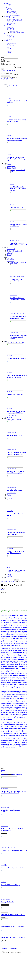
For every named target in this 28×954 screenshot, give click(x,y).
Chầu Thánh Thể (11, 23)
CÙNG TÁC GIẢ (17, 774)
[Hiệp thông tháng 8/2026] (15, 431)
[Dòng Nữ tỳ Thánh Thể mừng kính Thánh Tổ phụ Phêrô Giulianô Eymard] (18, 182)
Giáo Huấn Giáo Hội (12, 36)
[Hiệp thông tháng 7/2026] (15, 485)
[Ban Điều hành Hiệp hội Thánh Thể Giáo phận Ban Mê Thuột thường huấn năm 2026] (15, 448)
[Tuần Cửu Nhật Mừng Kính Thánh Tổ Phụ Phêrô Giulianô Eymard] (18, 331)
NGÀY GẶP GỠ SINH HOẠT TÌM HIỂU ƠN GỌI (18, 244)
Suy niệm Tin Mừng (11, 17)
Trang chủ (6, 1)
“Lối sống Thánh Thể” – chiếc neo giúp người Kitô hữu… (16, 412)
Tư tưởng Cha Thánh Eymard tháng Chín (16, 280)
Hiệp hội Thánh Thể (11, 43)
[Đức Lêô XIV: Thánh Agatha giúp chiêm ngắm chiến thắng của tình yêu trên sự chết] (15, 153)
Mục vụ (8, 44)
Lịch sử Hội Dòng (11, 9)
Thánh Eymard (10, 29)
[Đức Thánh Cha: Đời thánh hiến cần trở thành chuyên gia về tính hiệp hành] (15, 134)
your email (16, 74)
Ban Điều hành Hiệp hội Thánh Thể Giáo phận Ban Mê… (16, 453)
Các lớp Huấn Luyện (14, 15)
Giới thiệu (9, 8)
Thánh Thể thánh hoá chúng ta (16, 358)
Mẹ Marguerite (10, 28)
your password (17, 67)
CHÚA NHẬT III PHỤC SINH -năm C (13, 937)
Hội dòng (9, 5)
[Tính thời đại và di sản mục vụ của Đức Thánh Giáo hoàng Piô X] (15, 528)
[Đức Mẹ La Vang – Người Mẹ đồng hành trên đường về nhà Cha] (15, 565)
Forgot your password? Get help (8, 70)
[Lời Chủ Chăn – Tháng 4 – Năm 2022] (4, 923)
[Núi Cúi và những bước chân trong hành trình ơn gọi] (15, 547)
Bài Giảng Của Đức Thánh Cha (14, 19)
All (7, 85)
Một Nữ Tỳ (3, 589)
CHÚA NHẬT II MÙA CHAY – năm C (13, 915)
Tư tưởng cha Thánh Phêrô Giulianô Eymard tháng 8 (18, 317)
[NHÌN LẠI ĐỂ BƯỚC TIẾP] (18, 203)
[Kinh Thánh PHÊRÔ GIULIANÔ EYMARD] (9, 805)
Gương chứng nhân (11, 529)
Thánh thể (6, 33)
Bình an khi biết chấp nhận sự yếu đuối (13, 868)
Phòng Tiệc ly (10, 27)
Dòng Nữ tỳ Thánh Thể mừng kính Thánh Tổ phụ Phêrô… (18, 188)
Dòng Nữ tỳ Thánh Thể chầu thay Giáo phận (18, 225)
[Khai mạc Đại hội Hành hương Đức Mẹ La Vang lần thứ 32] (15, 115)
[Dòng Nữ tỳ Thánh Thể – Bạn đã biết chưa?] (15, 96)
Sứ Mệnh (6, 40)
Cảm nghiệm (10, 511)
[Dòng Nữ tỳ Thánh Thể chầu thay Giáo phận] (18, 220)
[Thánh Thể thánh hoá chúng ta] (15, 354)
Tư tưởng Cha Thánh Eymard (17, 32)
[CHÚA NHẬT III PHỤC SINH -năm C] (4, 934)
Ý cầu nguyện (10, 21)
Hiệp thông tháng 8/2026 (14, 435)
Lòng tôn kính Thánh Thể (15, 394)
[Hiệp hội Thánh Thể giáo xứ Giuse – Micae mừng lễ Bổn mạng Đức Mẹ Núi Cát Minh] (15, 467)
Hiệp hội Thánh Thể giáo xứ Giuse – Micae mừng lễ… (15, 472)
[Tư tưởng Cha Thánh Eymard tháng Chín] (18, 275)
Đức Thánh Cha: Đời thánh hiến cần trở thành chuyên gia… (17, 139)
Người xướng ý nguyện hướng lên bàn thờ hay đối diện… (17, 376)
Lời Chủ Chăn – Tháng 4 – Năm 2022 (12, 926)
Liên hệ (5, 55)
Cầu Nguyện (7, 16)
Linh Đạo (6, 25)
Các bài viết (9, 35)
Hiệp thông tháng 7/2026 (14, 490)
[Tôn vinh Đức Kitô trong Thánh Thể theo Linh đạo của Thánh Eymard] (18, 293)
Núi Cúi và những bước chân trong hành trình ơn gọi (15, 552)
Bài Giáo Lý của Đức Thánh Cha (14, 20)
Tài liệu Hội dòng (14, 31)
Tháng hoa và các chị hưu (9, 948)
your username (17, 65)
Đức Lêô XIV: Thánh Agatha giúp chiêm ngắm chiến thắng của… (16, 158)
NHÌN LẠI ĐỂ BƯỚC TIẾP (18, 207)
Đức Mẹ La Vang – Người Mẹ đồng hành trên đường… (16, 570)
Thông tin (6, 3)
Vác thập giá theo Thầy (8, 902)
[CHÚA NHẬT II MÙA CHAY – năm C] (4, 912)
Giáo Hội (9, 4)
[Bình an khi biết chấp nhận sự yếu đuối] (15, 509)
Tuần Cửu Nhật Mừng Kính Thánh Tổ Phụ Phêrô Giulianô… (18, 337)
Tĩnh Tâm (9, 24)
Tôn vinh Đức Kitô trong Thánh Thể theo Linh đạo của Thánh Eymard (13, 792)
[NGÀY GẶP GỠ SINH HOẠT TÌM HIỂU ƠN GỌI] (18, 239)
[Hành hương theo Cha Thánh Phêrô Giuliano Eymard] (9, 824)
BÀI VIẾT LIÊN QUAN (7, 774)
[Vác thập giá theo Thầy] (9, 897)
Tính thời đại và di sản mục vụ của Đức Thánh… (16, 533)
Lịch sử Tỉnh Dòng (11, 11)
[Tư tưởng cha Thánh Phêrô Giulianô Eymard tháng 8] (18, 312)
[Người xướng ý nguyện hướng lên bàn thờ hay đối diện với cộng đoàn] (15, 371)
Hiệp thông (9, 51)
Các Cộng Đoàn (13, 13)
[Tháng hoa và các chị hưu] (4, 945)
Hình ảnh (9, 52)
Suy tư (5, 49)
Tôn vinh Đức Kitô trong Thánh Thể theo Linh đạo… (18, 298)
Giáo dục (9, 41)
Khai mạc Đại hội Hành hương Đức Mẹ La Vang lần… (16, 120)
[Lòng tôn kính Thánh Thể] (15, 390)
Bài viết (8, 567)
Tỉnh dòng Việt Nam (11, 12)
